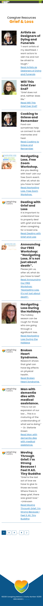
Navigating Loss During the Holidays (31, 308)
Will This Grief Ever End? (28, 85)
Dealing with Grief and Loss (30, 205)
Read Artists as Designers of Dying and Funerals (31, 71)
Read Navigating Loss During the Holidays (30, 339)
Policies (27, 599)
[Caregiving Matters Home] (12, 2)
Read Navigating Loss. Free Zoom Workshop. (30, 191)
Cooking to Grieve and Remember (29, 117)
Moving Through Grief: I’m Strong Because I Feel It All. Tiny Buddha (31, 463)
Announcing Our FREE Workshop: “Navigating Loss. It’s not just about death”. (30, 255)
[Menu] (40, 2)
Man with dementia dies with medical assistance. (30, 396)
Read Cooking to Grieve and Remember (30, 145)
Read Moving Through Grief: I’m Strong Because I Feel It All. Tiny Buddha (31, 511)
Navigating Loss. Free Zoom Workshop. (29, 161)
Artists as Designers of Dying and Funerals (30, 37)
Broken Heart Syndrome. (29, 353)
